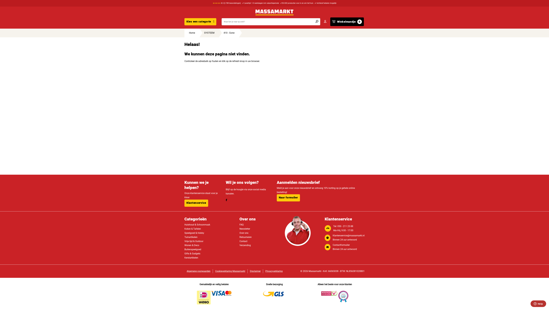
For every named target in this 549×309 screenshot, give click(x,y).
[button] (196, 203)
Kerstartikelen (191, 257)
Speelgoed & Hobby (194, 233)
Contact (243, 241)
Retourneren (245, 237)
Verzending (245, 245)
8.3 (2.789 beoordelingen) (227, 3)
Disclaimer (255, 271)
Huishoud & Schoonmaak (197, 224)
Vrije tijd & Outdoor (193, 241)
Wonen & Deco (191, 245)
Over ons (243, 233)
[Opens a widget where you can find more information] (538, 304)
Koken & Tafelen (192, 228)
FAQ (241, 224)
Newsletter (244, 228)
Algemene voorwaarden (198, 271)
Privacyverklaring (274, 271)
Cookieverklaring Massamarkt (230, 271)
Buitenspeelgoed (192, 249)
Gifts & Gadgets (192, 253)
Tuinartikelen (190, 237)
